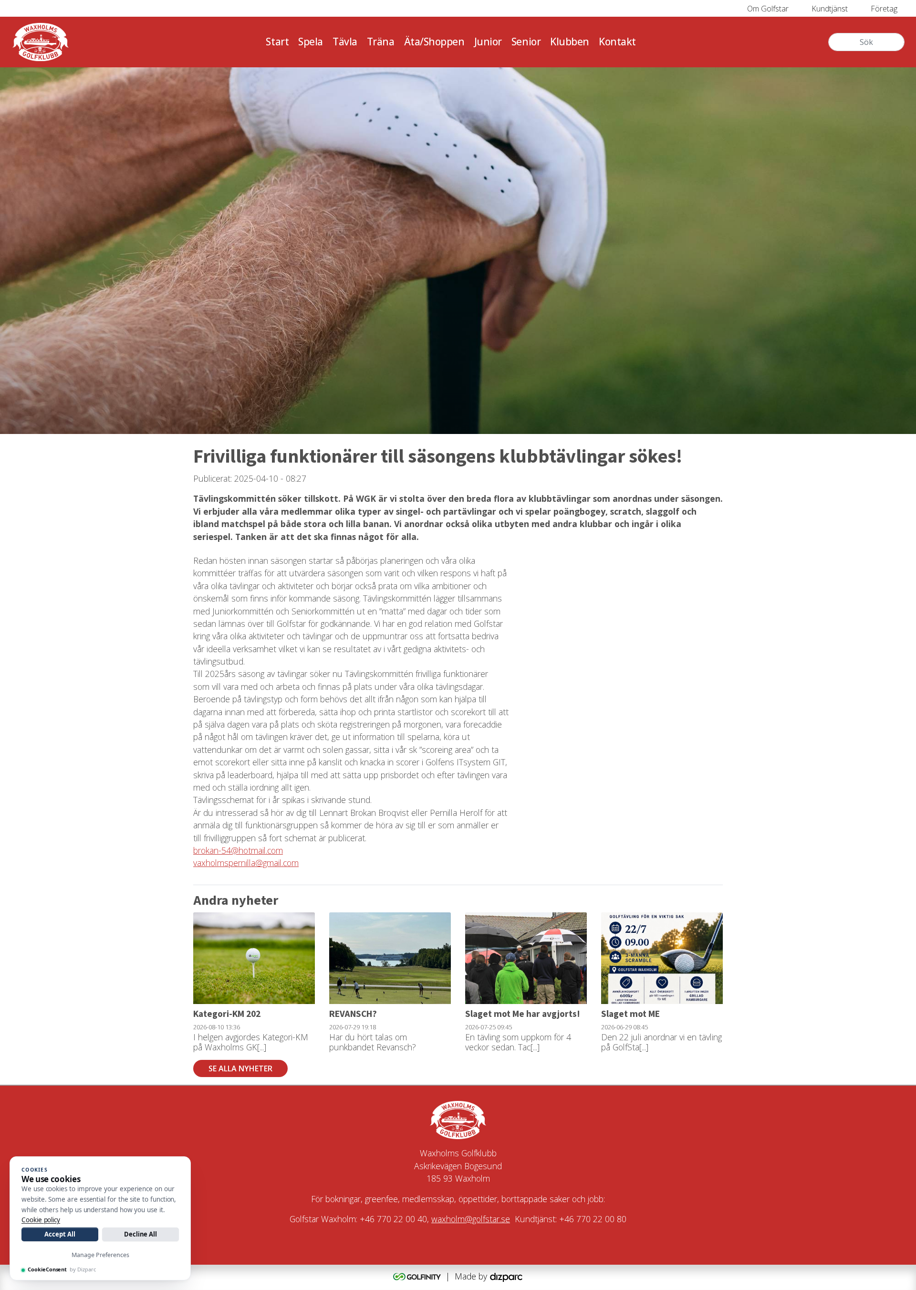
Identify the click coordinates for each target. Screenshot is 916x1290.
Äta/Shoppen (434, 41)
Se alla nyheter (240, 1068)
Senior (526, 41)
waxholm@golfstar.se (470, 1219)
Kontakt (617, 41)
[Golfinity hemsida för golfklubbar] (418, 1276)
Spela (310, 41)
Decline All (140, 1234)
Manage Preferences (100, 1255)
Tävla (345, 41)
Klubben (569, 41)
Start (277, 41)
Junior (488, 41)
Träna (381, 41)
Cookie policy (40, 1220)
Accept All (59, 1234)
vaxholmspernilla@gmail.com (246, 862)
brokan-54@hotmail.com (238, 850)
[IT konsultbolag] (506, 1276)
